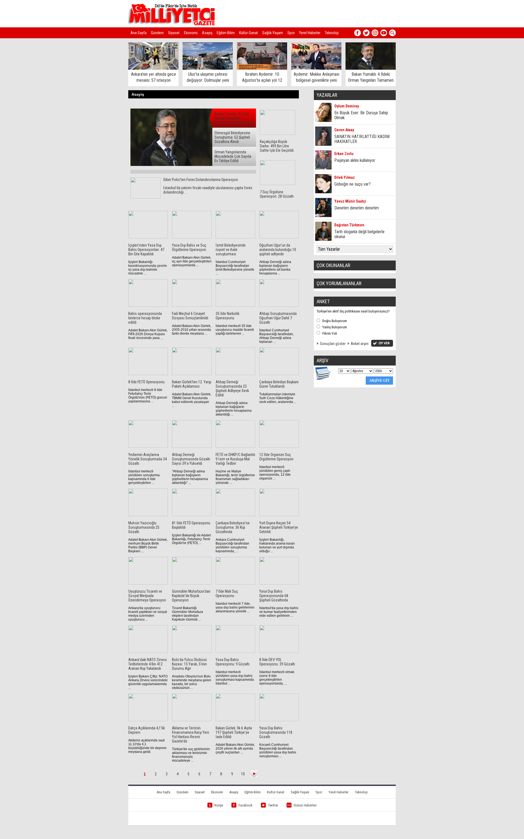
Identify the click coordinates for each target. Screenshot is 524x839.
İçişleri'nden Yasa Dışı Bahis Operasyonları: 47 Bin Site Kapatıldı (146, 249)
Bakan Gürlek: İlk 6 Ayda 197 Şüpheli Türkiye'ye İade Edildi (234, 732)
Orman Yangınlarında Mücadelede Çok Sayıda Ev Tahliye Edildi (233, 156)
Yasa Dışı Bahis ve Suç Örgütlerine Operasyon (189, 247)
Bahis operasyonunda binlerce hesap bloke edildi (145, 318)
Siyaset (174, 33)
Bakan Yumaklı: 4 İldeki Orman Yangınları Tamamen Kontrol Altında (234, 118)
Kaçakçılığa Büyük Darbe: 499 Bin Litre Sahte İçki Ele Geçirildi (277, 146)
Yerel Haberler (309, 33)
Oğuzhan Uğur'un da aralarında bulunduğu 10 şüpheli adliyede (277, 249)
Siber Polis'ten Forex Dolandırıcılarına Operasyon (200, 179)
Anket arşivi (359, 343)
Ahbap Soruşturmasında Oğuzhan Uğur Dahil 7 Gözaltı (278, 318)
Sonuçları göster (333, 343)
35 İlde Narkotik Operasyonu (227, 315)
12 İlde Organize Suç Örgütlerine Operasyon (276, 456)
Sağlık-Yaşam (272, 33)
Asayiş (207, 33)
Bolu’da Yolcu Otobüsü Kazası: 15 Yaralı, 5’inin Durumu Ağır (189, 664)
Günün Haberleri (305, 805)
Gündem (157, 33)
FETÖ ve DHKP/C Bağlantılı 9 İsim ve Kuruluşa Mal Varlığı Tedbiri (235, 459)
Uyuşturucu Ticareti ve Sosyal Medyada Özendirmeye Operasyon (147, 595)
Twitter (273, 805)
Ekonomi (191, 33)
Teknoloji (332, 33)
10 (243, 774)
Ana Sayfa (138, 33)
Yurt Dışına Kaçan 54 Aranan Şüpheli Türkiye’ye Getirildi (278, 527)
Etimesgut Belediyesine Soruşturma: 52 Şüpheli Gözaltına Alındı (232, 137)
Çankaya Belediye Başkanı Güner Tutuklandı (279, 384)
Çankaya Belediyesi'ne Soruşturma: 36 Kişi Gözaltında (233, 527)
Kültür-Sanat (248, 33)
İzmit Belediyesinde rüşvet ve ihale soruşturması (231, 249)
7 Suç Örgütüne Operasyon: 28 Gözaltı (277, 194)
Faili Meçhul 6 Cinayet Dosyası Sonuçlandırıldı (190, 315)
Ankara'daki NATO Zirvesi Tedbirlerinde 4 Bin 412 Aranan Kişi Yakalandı (147, 664)
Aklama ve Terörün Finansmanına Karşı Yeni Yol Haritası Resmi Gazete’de (190, 734)
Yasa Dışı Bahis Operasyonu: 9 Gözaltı (232, 661)
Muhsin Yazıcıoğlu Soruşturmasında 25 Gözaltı (143, 527)
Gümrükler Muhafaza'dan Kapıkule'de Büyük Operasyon (191, 595)
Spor (291, 33)
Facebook (245, 805)
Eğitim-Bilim (226, 33)
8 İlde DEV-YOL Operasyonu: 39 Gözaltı (277, 661)
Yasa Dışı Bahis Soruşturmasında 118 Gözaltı (275, 732)
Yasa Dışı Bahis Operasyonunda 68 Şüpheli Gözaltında (273, 595)
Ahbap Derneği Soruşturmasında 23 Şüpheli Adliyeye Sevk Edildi (232, 388)
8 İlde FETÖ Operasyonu (146, 382)
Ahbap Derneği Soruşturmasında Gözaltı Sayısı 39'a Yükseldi (191, 459)
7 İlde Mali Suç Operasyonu (227, 593)
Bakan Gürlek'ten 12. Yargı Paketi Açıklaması (191, 384)
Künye (219, 805)
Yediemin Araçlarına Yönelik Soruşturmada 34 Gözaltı (147, 459)
